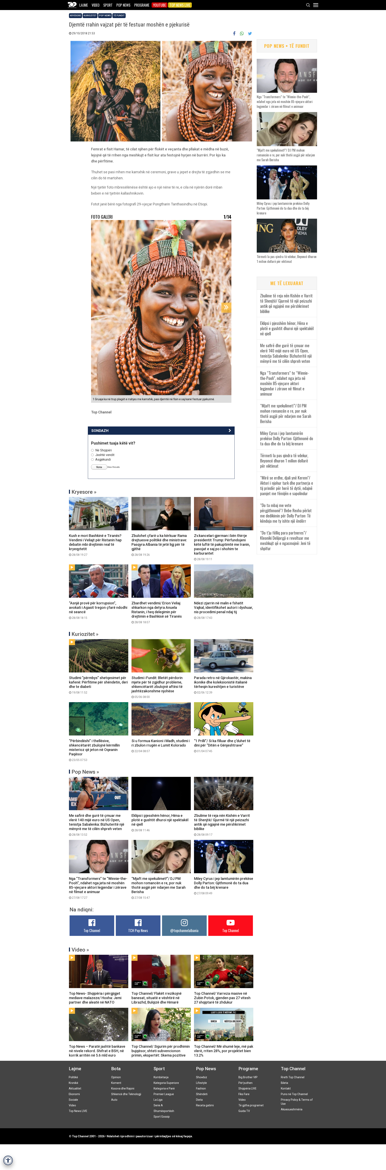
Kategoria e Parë (164, 1088)
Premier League (164, 1094)
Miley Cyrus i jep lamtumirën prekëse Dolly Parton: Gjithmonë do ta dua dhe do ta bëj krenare (223, 885)
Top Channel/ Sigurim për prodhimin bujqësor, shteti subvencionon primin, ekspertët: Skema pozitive (160, 1050)
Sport (108, 5)
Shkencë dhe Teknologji (126, 1094)
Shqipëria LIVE (247, 1088)
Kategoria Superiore (166, 1082)
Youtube (159, 5)
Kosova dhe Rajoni (122, 1088)
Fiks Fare (243, 1094)
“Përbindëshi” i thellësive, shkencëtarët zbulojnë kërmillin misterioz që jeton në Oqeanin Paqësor (94, 750)
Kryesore (75, 15)
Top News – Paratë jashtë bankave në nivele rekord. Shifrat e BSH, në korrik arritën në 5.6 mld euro (97, 1050)
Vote (99, 467)
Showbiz (201, 1077)
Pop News (123, 5)
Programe (141, 5)
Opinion (116, 1077)
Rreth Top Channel (292, 1077)
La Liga (158, 1099)
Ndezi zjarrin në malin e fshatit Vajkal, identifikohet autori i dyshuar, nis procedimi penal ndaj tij (223, 610)
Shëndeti (201, 1094)
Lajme (83, 5)
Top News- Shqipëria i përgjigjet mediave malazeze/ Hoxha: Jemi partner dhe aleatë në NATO (95, 997)
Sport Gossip (162, 1116)
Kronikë (73, 1082)
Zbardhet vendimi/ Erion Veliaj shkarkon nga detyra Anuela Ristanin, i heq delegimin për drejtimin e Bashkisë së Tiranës (156, 612)
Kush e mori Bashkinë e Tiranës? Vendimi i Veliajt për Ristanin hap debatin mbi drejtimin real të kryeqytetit (95, 544)
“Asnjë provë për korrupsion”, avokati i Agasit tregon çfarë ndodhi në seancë (98, 610)
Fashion (201, 1088)
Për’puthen (245, 1082)
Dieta (199, 1099)
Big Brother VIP (248, 1077)
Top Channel (92, 930)
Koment (116, 1082)
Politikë (73, 1077)
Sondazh (100, 430)
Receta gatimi (205, 1105)
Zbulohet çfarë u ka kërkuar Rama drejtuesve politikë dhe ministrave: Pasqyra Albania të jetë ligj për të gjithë (159, 544)
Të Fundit (119, 15)
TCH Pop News (138, 930)
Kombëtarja (161, 1077)
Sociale (73, 1099)
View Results (113, 467)
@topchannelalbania (184, 930)
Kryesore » (84, 492)
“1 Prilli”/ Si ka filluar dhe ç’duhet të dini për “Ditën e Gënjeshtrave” (222, 746)
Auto (114, 1099)
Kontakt (286, 1088)
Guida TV (244, 1111)
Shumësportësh (164, 1111)
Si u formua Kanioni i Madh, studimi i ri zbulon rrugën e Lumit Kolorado (160, 746)
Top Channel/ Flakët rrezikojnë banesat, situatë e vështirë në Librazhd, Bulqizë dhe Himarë (156, 997)
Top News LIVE (180, 5)
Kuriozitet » (85, 634)
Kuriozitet (90, 15)
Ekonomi (74, 1094)
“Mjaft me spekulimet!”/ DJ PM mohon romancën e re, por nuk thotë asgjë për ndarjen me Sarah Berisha (158, 887)
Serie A (158, 1105)
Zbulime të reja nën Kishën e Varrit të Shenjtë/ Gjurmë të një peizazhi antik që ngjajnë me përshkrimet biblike (222, 824)
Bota (116, 1068)
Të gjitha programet (251, 1105)
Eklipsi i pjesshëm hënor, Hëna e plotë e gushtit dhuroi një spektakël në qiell (159, 822)
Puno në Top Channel (294, 1094)
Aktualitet (75, 1088)
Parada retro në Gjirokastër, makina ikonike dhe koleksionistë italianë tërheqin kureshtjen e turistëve (223, 685)
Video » (80, 950)
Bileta (284, 1082)
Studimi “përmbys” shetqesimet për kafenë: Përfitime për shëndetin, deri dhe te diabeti (98, 685)
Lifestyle (201, 1082)
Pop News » (85, 772)
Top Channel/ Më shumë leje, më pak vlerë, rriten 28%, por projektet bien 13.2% (223, 1050)
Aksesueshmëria (291, 1109)
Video (96, 5)
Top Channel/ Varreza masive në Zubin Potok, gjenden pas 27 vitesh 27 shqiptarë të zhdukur (222, 997)
